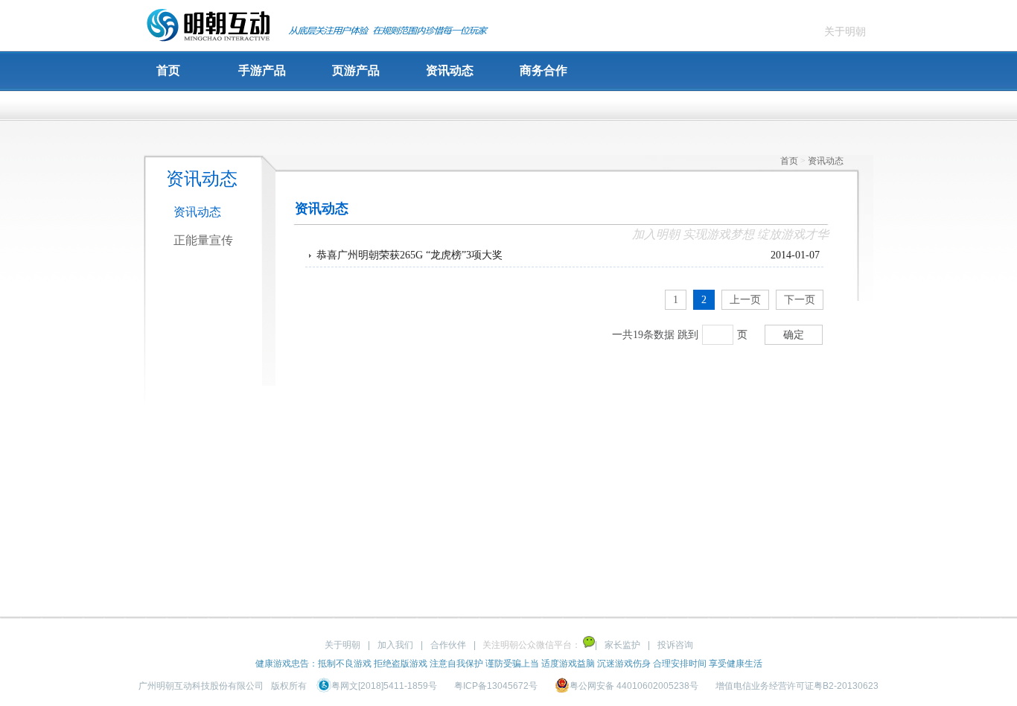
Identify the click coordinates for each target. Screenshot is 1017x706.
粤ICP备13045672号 (496, 686)
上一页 (745, 299)
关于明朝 (845, 31)
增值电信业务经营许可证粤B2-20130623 (797, 686)
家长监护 (622, 645)
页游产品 (356, 70)
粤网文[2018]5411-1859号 (385, 686)
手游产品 (262, 70)
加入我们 (395, 645)
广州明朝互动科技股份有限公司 (201, 686)
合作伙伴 (448, 645)
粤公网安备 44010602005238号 (635, 686)
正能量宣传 (203, 240)
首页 (168, 70)
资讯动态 (450, 70)
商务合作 (543, 70)
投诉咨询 (675, 645)
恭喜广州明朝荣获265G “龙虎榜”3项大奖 (409, 255)
